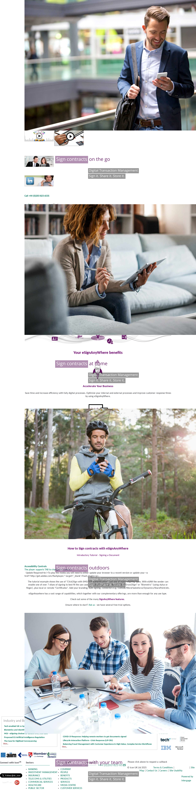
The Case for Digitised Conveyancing (20, 741)
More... (5, 743)
